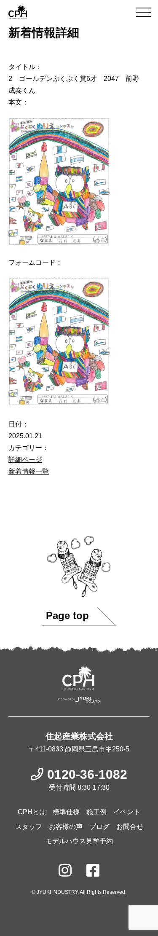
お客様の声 (66, 826)
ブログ (99, 826)
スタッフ (28, 826)
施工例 (96, 811)
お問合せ (129, 826)
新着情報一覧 (28, 471)
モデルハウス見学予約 (79, 841)
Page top (67, 615)
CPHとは (32, 811)
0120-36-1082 (87, 774)
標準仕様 (66, 811)
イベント (126, 811)
